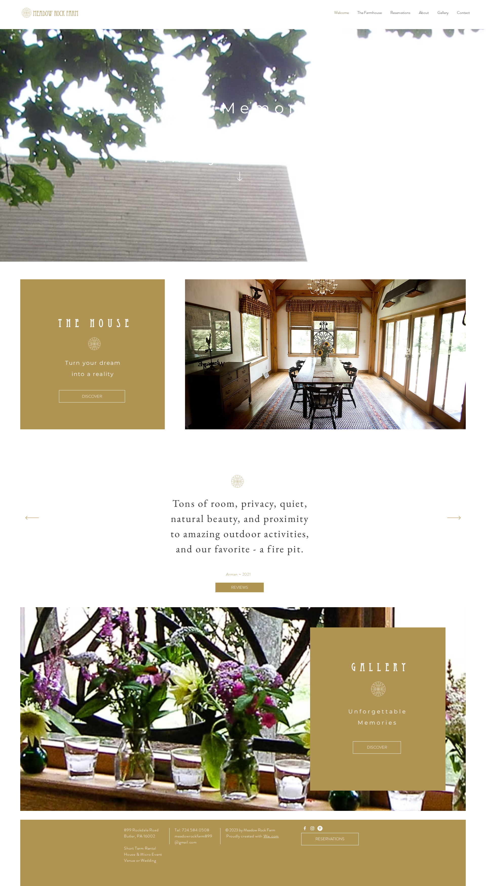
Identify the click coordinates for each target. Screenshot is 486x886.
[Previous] (32, 518)
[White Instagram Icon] (312, 828)
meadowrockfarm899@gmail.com (193, 839)
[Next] (454, 518)
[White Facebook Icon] (304, 828)
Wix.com (271, 836)
